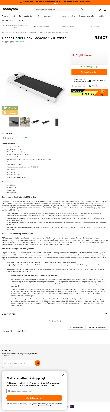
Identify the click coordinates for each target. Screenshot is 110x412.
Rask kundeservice (69, 26)
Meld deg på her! (34, 398)
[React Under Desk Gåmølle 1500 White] (14, 122)
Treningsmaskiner (20, 32)
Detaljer (7, 133)
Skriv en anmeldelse (22, 138)
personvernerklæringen (45, 405)
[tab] (55, 134)
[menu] (55, 18)
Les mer (5, 368)
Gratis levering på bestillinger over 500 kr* (17, 26)
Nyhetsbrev (7, 350)
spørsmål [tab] (20, 331)
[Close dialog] (63, 374)
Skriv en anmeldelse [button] (99, 327)
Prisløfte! (94, 26)
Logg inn (100, 10)
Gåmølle (42, 32)
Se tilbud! (55, 4)
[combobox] (58, 9)
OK (37, 363)
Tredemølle (33, 32)
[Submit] (81, 9)
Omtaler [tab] (6, 331)
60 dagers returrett (43, 26)
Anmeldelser (9, 314)
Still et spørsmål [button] (77, 327)
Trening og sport (7, 32)
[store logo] (11, 9)
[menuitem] (9, 16)
